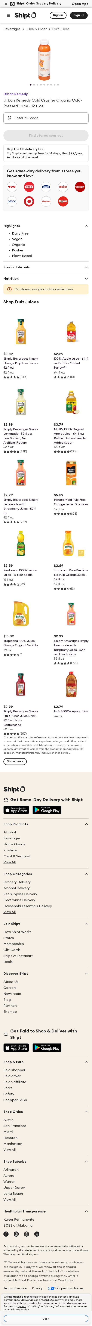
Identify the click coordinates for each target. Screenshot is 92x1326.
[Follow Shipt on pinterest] (26, 1234)
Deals (8, 962)
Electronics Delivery (19, 900)
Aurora (8, 1175)
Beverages (12, 838)
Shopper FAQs (15, 1100)
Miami (8, 1132)
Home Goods (14, 844)
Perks (7, 1088)
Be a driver (12, 1076)
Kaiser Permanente (18, 1219)
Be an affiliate (14, 1082)
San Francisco (14, 1126)
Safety (8, 1094)
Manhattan (12, 1144)
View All (9, 862)
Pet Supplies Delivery (20, 894)
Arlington (11, 1169)
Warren (9, 1181)
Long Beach (13, 1193)
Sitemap (10, 1011)
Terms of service (15, 1288)
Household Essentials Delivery (27, 906)
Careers (9, 987)
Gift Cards (12, 950)
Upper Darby (14, 1187)
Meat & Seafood (16, 856)
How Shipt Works (17, 932)
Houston (10, 1138)
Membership (13, 944)
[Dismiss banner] (6, 3)
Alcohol (9, 832)
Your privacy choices (68, 1288)
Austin (8, 1120)
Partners (10, 1005)
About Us (10, 981)
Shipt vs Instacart (18, 956)
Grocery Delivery (17, 882)
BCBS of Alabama (18, 1225)
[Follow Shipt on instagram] (16, 1234)
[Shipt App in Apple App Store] (16, 810)
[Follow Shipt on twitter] (36, 1234)
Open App (80, 4)
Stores (8, 938)
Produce (10, 850)
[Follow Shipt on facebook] (6, 1234)
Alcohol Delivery (16, 888)
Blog (7, 999)
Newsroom (12, 993)
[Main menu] (8, 15)
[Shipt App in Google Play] (47, 810)
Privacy (37, 1288)
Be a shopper (14, 1070)
